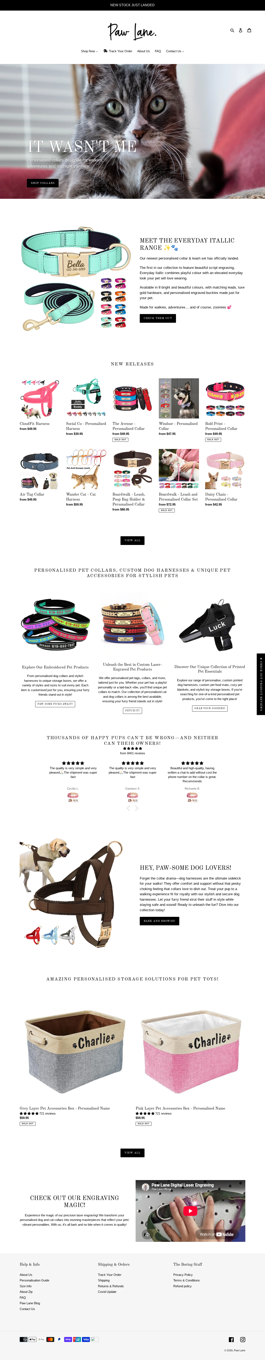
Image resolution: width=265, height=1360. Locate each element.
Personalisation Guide (34, 1280)
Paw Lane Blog (30, 1303)
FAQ (23, 1297)
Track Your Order (109, 1274)
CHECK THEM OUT (158, 318)
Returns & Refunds (111, 1286)
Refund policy (182, 1286)
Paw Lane (239, 1350)
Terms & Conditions (186, 1280)
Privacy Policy (183, 1274)
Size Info (25, 1286)
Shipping (104, 1280)
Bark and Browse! (159, 921)
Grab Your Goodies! (209, 708)
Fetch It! (132, 711)
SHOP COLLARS (43, 183)
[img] (132, 748)
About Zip (26, 1291)
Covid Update (107, 1291)
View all (132, 540)
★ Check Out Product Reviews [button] (261, 684)
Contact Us (27, 1309)
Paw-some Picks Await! (55, 704)
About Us (26, 1274)
